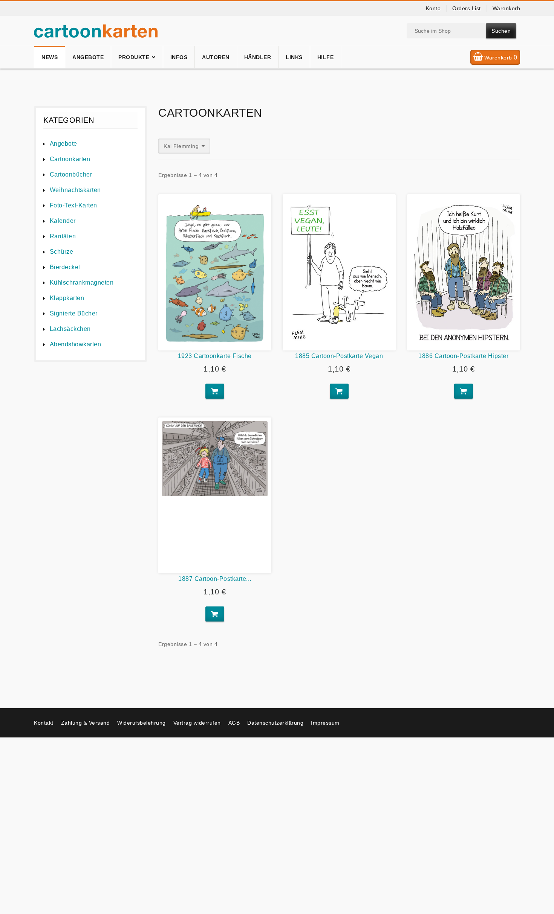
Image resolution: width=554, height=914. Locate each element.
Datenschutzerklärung (275, 723)
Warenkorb (506, 8)
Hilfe (325, 57)
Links (294, 57)
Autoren (216, 57)
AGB (234, 723)
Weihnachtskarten (75, 190)
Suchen (501, 31)
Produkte (133, 57)
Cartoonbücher (71, 174)
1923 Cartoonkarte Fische (215, 356)
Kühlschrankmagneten (81, 282)
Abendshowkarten (75, 344)
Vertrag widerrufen (197, 723)
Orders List (466, 8)
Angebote (88, 57)
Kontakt (44, 723)
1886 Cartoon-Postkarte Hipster (463, 356)
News (49, 57)
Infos (179, 57)
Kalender (63, 221)
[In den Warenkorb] (214, 391)
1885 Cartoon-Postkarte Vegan (339, 356)
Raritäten (63, 236)
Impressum (325, 723)
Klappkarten (67, 298)
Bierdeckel (65, 267)
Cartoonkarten (70, 159)
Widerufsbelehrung (141, 723)
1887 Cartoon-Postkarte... (214, 579)
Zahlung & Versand (85, 723)
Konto (433, 8)
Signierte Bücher (74, 313)
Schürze (61, 251)
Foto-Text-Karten (73, 205)
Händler (257, 57)
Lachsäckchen (70, 329)
